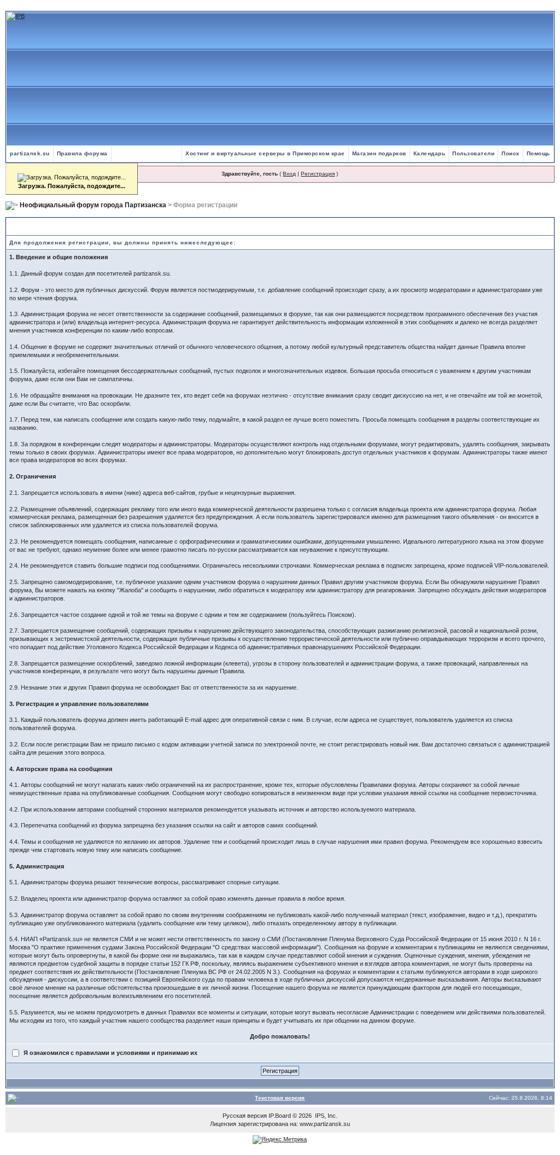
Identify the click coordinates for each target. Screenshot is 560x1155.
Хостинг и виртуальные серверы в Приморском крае (265, 153)
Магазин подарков (379, 153)
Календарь (429, 153)
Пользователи (473, 153)
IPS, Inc (325, 1115)
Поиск (510, 153)
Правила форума (82, 153)
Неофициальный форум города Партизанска (93, 205)
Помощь (538, 153)
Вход (289, 174)
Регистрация (318, 174)
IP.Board (280, 1115)
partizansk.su (30, 153)
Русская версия (245, 1115)
